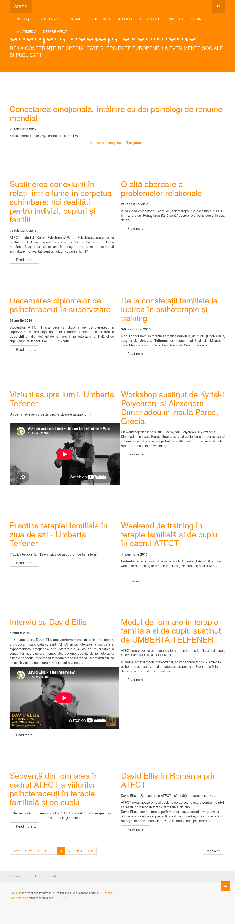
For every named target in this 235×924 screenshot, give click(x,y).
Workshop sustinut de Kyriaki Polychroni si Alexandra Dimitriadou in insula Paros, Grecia (172, 407)
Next (79, 850)
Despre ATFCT (55, 31)
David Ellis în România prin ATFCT (169, 780)
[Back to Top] (225, 886)
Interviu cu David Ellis (48, 621)
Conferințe (100, 19)
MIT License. (105, 893)
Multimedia (26, 31)
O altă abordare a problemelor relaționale (161, 188)
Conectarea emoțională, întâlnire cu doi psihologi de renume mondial (116, 113)
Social (197, 19)
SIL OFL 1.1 (60, 898)
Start (16, 850)
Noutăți (24, 19)
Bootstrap (16, 893)
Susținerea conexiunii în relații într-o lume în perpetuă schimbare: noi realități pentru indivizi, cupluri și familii (61, 201)
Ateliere (125, 19)
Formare (75, 19)
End (91, 850)
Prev (28, 850)
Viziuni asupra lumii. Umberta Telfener (62, 398)
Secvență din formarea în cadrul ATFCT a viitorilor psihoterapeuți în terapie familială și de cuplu (54, 789)
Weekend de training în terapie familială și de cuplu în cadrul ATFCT (169, 533)
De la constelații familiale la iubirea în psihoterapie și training (169, 308)
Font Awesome (19, 898)
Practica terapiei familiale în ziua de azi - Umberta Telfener (59, 533)
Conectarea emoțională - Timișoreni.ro (117, 142)
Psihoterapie (49, 19)
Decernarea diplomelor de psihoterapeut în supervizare (60, 304)
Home (38, 876)
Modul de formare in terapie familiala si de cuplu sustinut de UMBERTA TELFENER (171, 630)
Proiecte (176, 19)
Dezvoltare (150, 19)
